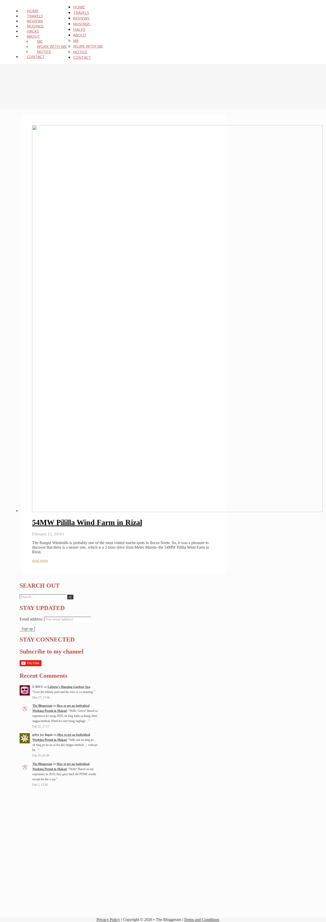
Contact (36, 56)
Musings (35, 26)
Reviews (35, 20)
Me (40, 41)
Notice (44, 51)
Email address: (32, 619)
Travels (35, 15)
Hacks (33, 31)
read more (40, 560)
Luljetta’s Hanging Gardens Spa (69, 687)
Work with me (52, 46)
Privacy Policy (108, 919)
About (33, 36)
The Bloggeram (42, 705)
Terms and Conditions (201, 919)
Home (32, 10)
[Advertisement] (59, 822)
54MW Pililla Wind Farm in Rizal (87, 522)
